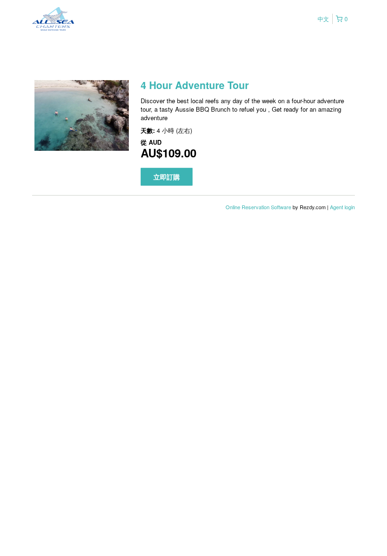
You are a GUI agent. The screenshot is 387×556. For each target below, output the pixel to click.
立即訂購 (166, 176)
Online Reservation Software (258, 207)
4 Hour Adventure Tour (195, 85)
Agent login (342, 207)
